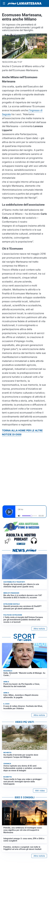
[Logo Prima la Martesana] (24, 3)
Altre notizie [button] (39, 628)
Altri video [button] (40, 790)
